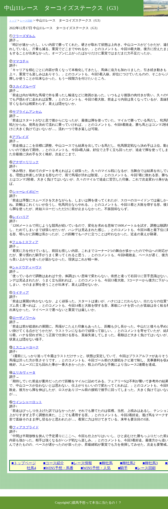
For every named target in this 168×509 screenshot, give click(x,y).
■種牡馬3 (150, 463)
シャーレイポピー (25, 191)
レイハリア (20, 217)
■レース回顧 (145, 468)
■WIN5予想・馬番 (58, 468)
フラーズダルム (23, 36)
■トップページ (23, 463)
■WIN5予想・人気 (96, 468)
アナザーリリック (25, 162)
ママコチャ (20, 61)
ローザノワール (23, 318)
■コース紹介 (53, 463)
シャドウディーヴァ (27, 267)
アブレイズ (20, 137)
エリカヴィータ (23, 372)
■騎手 (123, 468)
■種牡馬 (106, 463)
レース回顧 (26, 20)
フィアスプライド (25, 427)
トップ (13, 20)
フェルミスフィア (25, 242)
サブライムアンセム (27, 111)
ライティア (20, 292)
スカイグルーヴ (23, 86)
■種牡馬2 (127, 463)
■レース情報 (81, 463)
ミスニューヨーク (25, 347)
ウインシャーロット (27, 402)
